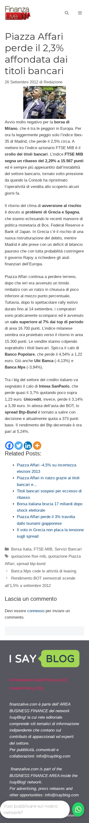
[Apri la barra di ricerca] (66, 13)
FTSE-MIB (43, 549)
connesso (35, 611)
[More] (37, 445)
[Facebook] (9, 445)
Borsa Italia (21, 549)
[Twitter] (18, 445)
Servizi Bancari (68, 549)
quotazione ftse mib (28, 556)
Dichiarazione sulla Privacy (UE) (38, 680)
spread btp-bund (31, 563)
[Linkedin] (28, 445)
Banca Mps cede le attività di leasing (43, 571)
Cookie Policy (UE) (26, 688)
